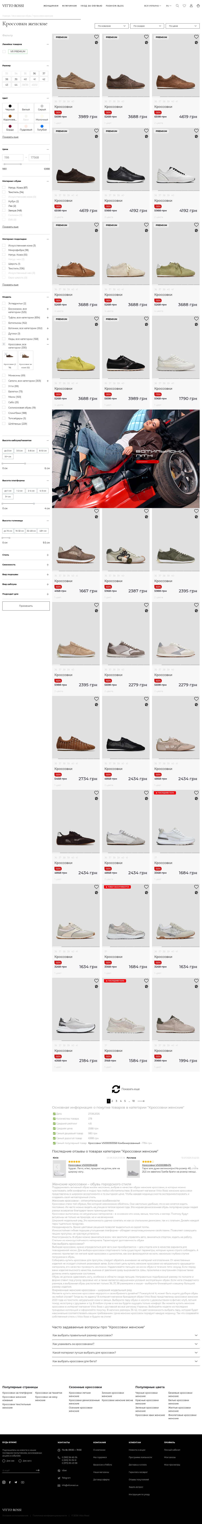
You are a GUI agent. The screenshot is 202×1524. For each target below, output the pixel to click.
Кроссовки (63, 106)
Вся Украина (151, 6)
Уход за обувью (91, 6)
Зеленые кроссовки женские (147, 1409)
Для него (27, 1461)
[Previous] (57, 1167)
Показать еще (131, 1089)
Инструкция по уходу (139, 1494)
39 (68, 101)
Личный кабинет (172, 1450)
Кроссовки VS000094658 (82, 1165)
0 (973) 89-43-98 (69, 1463)
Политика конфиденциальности (50, 1515)
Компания (99, 1442)
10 (133, 1101)
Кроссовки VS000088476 (156, 1165)
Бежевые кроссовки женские (180, 1394)
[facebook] (10, 1482)
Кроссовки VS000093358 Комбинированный (114, 1143)
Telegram (66, 1478)
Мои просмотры (172, 1465)
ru (167, 6)
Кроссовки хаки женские (150, 1415)
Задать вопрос (136, 1487)
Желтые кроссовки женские (179, 1409)
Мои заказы (170, 1457)
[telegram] (15, 1482)
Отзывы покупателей (139, 1479)
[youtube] (23, 1482)
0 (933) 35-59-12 (69, 1460)
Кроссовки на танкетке (48, 1392)
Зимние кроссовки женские (113, 1394)
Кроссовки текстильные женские (16, 1406)
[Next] (194, 1167)
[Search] (177, 5)
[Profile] (191, 5)
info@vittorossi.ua (70, 1485)
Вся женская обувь (21, 16)
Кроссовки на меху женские (46, 1399)
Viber (64, 1470)
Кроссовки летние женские (80, 1394)
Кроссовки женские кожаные (14, 1399)
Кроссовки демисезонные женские (84, 1402)
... (129, 1101)
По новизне (104, 26)
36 (55, 101)
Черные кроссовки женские (146, 1394)
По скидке (139, 26)
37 (60, 101)
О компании (99, 1450)
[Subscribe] (36, 1470)
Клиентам (135, 1442)
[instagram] (3, 1482)
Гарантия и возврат (138, 1472)
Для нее (10, 1461)
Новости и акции (137, 1450)
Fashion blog (115, 6)
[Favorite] (184, 5)
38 (64, 101)
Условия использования (15, 1515)
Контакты (64, 1442)
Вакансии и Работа (102, 1465)
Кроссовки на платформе (17, 1392)
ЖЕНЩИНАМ (51, 6)
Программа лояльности (140, 1457)
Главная (6, 16)
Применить (26, 605)
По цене (173, 26)
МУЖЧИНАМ (69, 6)
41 (177, 101)
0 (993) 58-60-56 (69, 1457)
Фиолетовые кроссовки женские (182, 1417)
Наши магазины (101, 1472)
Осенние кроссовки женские (80, 1409)
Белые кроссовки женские (178, 1402)
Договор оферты (101, 1479)
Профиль (169, 1442)
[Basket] (198, 5)
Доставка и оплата (138, 1465)
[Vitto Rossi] (13, 5)
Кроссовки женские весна (117, 1400)
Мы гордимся (100, 1457)
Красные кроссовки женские (147, 1402)
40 (72, 101)
